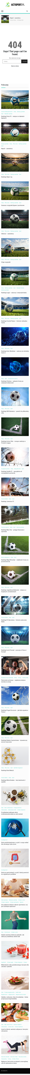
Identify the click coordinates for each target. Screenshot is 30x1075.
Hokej (15, 111)
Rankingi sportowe (21, 111)
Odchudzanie (7, 932)
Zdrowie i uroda (21, 900)
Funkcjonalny (4, 1059)
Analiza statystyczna (5, 557)
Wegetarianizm (4, 994)
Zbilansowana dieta (12, 809)
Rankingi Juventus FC (7, 501)
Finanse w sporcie (5, 527)
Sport (2, 113)
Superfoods (3, 962)
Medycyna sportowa (13, 900)
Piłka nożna (15, 143)
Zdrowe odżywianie (21, 809)
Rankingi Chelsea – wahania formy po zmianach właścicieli (12, 382)
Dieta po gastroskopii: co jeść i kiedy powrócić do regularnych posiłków (15, 873)
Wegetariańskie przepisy (21, 994)
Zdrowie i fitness (15, 1059)
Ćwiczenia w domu (22, 1056)
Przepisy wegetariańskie (9, 992)
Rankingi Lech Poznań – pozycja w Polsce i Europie (14, 651)
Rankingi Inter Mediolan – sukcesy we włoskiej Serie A (15, 352)
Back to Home (15, 66)
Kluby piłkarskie (17, 468)
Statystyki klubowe (20, 288)
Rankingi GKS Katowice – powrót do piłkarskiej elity (15, 412)
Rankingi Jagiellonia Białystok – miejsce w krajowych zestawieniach (13, 590)
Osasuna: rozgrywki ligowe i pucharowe (12, 205)
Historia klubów (4, 498)
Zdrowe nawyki (10, 962)
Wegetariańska (11, 994)
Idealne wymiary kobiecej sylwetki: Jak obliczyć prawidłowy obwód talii (12, 935)
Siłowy (15, 677)
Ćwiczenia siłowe (14, 1056)
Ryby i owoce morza (8, 1024)
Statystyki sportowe (8, 113)
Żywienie (21, 902)
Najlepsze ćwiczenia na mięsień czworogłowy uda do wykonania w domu (14, 1062)
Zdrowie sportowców (14, 902)
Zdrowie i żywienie (5, 902)
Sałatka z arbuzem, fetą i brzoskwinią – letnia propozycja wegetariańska (14, 998)
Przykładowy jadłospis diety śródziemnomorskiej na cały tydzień (12, 813)
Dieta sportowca (4, 900)
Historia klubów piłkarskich (6, 111)
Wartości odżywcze (17, 1024)
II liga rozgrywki (5, 262)
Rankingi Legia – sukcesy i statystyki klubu (14, 292)
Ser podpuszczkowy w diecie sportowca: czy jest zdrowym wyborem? (14, 905)
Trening (19, 677)
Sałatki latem (18, 992)
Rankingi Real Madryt (7, 770)
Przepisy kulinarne (17, 807)
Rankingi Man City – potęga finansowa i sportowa (12, 530)
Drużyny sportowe (4, 143)
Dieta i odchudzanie (8, 807)
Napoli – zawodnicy (7, 148)
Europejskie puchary (5, 468)
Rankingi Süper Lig (15, 18)
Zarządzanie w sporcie (12, 378)
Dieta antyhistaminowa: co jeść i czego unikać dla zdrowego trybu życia (14, 843)
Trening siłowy (25, 677)
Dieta (2, 807)
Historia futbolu (4, 777)
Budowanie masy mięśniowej (7, 677)
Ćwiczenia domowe (5, 1056)
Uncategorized (4, 839)
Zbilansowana (4, 809)
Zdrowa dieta (11, 1026)
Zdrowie (25, 962)
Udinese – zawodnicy (7, 234)
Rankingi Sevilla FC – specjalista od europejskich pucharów (11, 472)
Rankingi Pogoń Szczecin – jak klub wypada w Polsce (14, 711)
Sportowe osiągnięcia (18, 767)
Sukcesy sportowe (5, 290)
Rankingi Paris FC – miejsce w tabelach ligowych (12, 117)
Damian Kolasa (13, 20)
